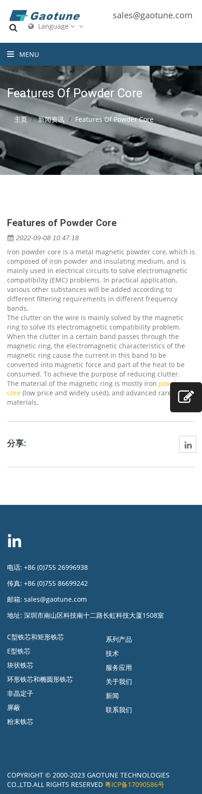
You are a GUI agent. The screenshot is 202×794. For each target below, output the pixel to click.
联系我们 (119, 709)
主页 (20, 119)
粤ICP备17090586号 (134, 784)
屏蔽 (13, 707)
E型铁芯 (19, 650)
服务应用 (119, 667)
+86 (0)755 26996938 (56, 567)
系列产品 (119, 639)
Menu (28, 54)
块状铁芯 (20, 664)
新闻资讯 (51, 119)
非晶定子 (20, 693)
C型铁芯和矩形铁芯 (35, 636)
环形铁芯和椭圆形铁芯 (40, 679)
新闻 (112, 695)
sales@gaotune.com (153, 15)
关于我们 (119, 681)
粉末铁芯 (20, 721)
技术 (112, 653)
